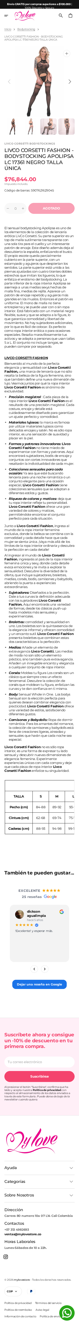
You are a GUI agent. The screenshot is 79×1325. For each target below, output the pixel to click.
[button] (9, 15)
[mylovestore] (25, 15)
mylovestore (22, 1279)
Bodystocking (26, 29)
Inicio (7, 29)
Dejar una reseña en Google (39, 984)
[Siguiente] (44, 969)
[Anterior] (34, 969)
